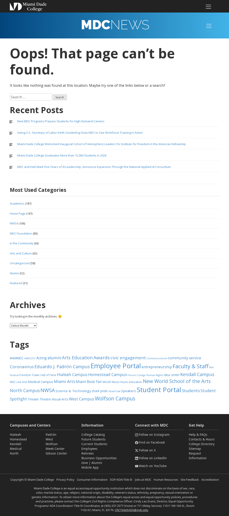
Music (116, 382)
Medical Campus (40, 381)
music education (131, 382)
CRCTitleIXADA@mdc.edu (131, 510)
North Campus (25, 390)
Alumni (14, 273)
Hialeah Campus (72, 374)
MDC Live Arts (18, 382)
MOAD (107, 382)
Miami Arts (64, 381)
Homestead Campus (107, 374)
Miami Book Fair (89, 381)
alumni (54, 358)
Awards (101, 357)
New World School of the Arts (177, 381)
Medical (16, 448)
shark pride (100, 391)
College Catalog (93, 434)
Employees (89, 448)
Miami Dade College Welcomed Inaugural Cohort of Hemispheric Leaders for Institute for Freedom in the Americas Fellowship (101, 144)
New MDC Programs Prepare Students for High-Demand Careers (61, 121)
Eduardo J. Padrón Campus (62, 367)
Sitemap (195, 448)
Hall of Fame (48, 375)
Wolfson (52, 444)
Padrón (51, 434)
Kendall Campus (197, 374)
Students (191, 390)
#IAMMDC (17, 358)
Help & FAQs (198, 434)
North (14, 453)
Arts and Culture (21, 253)
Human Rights (154, 375)
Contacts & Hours (202, 439)
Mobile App (90, 467)
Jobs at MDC (143, 480)
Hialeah (15, 434)
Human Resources (166, 480)
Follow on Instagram (154, 434)
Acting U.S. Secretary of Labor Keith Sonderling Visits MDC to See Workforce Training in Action (80, 133)
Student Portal (159, 389)
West (49, 439)
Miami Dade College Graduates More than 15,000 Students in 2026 (61, 155)
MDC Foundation (21, 233)
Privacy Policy (65, 480)
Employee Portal (116, 365)
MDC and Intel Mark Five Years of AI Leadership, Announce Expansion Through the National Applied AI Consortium (94, 167)
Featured (16, 283)
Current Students (94, 444)
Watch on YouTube (153, 466)
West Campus (81, 399)
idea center (172, 375)
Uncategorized (20, 263)
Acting (41, 357)
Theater (33, 399)
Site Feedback (189, 480)
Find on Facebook (152, 442)
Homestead (18, 439)
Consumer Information (92, 480)
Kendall (15, 444)
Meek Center (55, 448)
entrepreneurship (157, 366)
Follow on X (147, 450)
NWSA (14, 223)
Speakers (128, 391)
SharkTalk (114, 391)
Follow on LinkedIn (153, 458)
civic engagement (128, 357)
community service (184, 357)
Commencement (156, 358)
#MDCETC (30, 358)
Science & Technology (73, 391)
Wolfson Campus (115, 398)
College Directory (201, 444)
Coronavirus (22, 366)
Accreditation (210, 480)
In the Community (21, 243)
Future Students (93, 439)
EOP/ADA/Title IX (121, 480)
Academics (17, 203)
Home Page (17, 213)
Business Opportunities (99, 458)
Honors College (137, 375)
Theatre (45, 399)
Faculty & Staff (190, 366)
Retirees (87, 453)
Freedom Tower (29, 375)
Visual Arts (60, 399)
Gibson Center (56, 453)
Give (84, 463)
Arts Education (77, 358)
